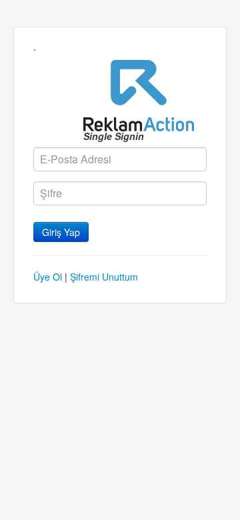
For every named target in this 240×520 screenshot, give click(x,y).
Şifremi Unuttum (104, 276)
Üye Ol (47, 276)
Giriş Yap (61, 232)
